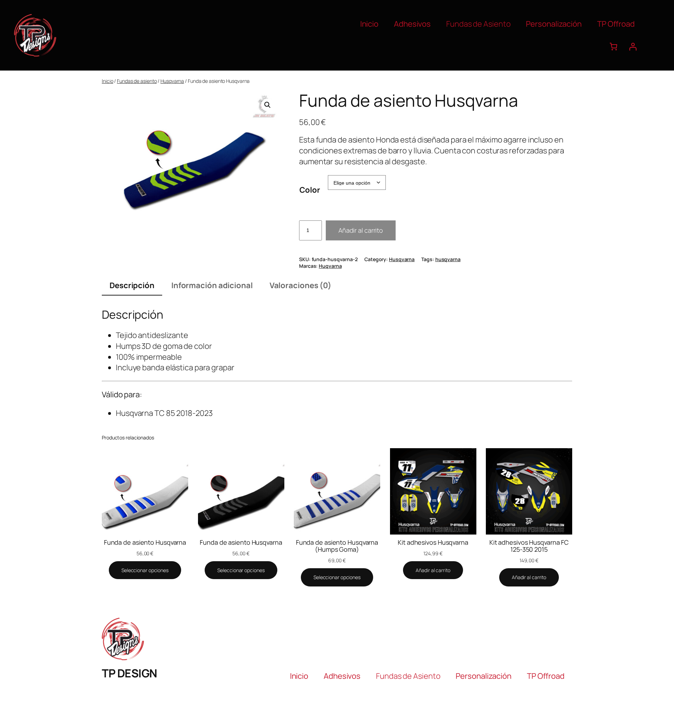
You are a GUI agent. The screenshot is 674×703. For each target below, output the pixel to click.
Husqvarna (172, 81)
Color (309, 190)
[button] (267, 105)
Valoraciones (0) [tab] (300, 285)
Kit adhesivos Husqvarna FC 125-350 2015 (529, 546)
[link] (613, 46)
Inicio (107, 81)
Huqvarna (330, 266)
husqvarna (448, 259)
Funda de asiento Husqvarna (145, 542)
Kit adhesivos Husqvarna (433, 542)
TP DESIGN (129, 673)
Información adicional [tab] (212, 285)
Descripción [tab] (132, 285)
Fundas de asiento (137, 81)
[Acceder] (632, 46)
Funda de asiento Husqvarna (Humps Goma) (337, 546)
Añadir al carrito (360, 230)
